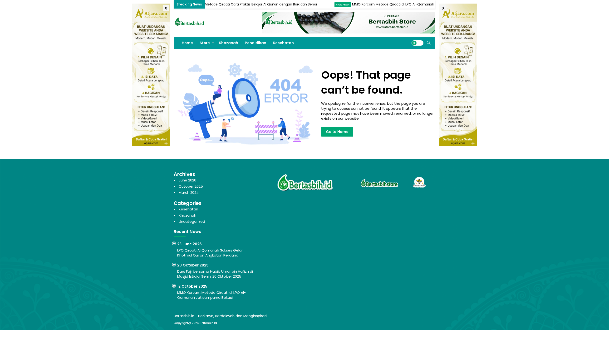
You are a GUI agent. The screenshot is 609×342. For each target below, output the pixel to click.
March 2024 (189, 192)
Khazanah (183, 4)
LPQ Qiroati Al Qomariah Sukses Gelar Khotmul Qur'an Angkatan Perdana (210, 253)
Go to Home (337, 131)
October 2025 (191, 186)
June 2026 (187, 180)
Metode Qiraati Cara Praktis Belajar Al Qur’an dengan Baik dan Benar (249, 4)
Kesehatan (283, 42)
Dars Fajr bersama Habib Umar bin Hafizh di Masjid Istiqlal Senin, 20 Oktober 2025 (215, 274)
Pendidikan (255, 42)
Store (205, 42)
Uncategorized (192, 221)
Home (187, 42)
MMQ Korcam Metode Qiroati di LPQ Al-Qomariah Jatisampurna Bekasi (398, 4)
